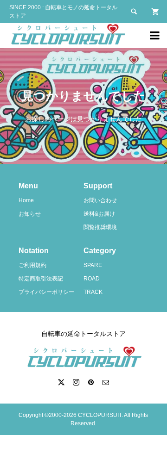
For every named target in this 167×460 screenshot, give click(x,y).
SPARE (93, 265)
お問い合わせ (100, 200)
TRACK (93, 292)
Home (26, 200)
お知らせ (30, 214)
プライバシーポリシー (46, 292)
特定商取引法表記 (41, 278)
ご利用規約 (32, 265)
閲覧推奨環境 (100, 227)
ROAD (92, 278)
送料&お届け (99, 214)
